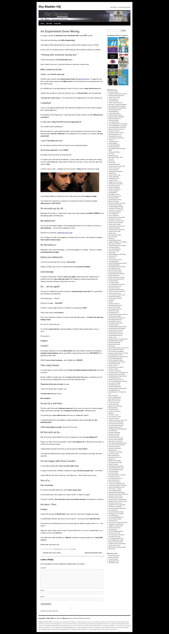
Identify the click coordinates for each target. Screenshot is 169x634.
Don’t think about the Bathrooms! (118, 443)
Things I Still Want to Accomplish (118, 242)
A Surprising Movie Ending (116, 206)
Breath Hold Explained (115, 296)
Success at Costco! (114, 131)
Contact (87, 618)
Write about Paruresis (115, 399)
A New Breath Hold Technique (117, 328)
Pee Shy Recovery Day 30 (116, 333)
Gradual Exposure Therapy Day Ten (118, 372)
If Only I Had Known (114, 275)
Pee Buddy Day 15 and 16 (116, 355)
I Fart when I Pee (113, 510)
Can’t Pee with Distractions (116, 425)
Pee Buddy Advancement (116, 323)
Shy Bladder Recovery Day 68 (117, 266)
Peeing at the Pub (113, 169)
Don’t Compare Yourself (115, 259)
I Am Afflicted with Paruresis (116, 284)
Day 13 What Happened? (115, 358)
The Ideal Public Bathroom (116, 531)
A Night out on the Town (115, 182)
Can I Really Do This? (114, 268)
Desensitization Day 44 (115, 309)
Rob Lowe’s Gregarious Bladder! (118, 104)
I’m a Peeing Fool (113, 214)
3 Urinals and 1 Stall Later (116, 208)
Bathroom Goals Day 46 (115, 305)
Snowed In (111, 300)
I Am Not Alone (113, 529)
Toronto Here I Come (114, 97)
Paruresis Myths (113, 395)
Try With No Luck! (113, 141)
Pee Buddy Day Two (114, 390)
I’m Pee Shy (112, 549)
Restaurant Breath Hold (115, 272)
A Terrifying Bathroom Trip (116, 538)
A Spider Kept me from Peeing (117, 543)
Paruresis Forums (114, 557)
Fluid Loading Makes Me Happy (117, 254)
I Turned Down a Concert (115, 298)
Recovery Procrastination (116, 439)
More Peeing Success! (115, 134)
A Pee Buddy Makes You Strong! (118, 125)
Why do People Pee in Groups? (117, 475)
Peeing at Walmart (114, 191)
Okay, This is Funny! (114, 185)
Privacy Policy (73, 618)
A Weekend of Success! (115, 136)
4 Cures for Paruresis (115, 411)
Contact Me (57, 23)
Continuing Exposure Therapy (117, 362)
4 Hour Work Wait (113, 409)
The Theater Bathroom (115, 235)
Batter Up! (111, 161)
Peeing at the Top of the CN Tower (118, 94)
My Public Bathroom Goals (116, 340)
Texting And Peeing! (114, 152)
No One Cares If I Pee (114, 545)
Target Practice (113, 180)
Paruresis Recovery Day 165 (117, 166)
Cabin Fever (112, 258)
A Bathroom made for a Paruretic (118, 485)
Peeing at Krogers (114, 120)
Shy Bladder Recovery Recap (117, 318)
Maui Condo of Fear (114, 480)
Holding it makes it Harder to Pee (118, 501)
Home (42, 23)
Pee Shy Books (113, 430)
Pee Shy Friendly (113, 473)
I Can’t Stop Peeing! (114, 113)
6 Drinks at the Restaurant (116, 222)
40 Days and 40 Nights (115, 316)
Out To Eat (111, 154)
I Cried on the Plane (114, 251)
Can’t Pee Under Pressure (116, 438)
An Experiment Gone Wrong (116, 229)
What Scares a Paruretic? (116, 441)
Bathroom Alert (113, 450)
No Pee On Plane (113, 464)
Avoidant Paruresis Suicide (116, 132)
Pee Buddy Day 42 (114, 312)
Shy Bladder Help (113, 562)
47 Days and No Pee (114, 303)
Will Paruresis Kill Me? (115, 460)
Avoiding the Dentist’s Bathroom (118, 429)
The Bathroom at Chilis (115, 199)
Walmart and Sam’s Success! (117, 129)
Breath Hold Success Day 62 (117, 277)
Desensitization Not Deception (117, 106)
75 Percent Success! (114, 168)
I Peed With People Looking (116, 540)
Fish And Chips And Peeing (116, 138)
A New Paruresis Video (115, 519)
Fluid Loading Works (114, 265)
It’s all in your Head (114, 402)
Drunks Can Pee (113, 365)
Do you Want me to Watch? (116, 367)
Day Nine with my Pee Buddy (117, 374)
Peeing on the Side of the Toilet (117, 203)
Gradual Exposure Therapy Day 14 (118, 356)
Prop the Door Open (114, 434)
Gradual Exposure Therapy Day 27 (118, 339)
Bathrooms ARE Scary (115, 457)
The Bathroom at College (115, 452)
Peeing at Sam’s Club (114, 175)
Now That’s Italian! (114, 198)
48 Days (111, 302)
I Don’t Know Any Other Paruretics (118, 522)
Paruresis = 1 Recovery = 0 (116, 210)
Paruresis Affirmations (115, 386)
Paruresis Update (113, 92)
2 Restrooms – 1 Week (115, 489)
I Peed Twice (112, 162)
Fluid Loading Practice (115, 212)
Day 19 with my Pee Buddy (116, 351)
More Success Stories (115, 243)
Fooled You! (112, 459)
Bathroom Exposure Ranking (117, 492)
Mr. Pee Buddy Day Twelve (116, 360)
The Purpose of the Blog (115, 462)
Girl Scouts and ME (114, 436)
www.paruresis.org (114, 561)
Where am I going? (114, 201)
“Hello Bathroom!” (114, 101)
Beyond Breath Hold (94, 553)
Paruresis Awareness (115, 482)
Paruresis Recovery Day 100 (117, 226)
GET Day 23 (112, 346)
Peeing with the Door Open (116, 466)
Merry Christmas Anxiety (116, 542)
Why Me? (111, 413)
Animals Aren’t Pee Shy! (115, 496)
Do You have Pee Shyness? (116, 423)
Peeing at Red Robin (114, 164)
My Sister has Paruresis (115, 503)
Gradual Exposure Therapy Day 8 (118, 376)
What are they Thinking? (115, 406)
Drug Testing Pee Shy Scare (116, 467)
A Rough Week (113, 192)
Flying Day (111, 238)
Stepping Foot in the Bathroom (117, 505)
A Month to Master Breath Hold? (117, 326)
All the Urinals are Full (115, 196)
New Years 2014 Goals (115, 270)
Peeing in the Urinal (114, 146)
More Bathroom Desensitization (117, 108)
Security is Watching (114, 432)
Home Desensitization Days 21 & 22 (119, 348)
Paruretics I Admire (114, 418)
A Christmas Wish (114, 282)
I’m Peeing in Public (114, 247)
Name (42, 590)
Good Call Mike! (113, 143)
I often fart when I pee (64, 233)
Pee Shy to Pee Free (82, 79)
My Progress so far (114, 194)
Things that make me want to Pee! (118, 420)
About (81, 618)
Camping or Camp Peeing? (116, 524)
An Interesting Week (114, 145)
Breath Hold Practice (114, 344)
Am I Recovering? (114, 325)
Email (42, 596)
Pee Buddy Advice (114, 261)
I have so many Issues (115, 293)
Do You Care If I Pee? (114, 533)
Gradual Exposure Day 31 (116, 332)
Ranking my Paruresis (115, 219)
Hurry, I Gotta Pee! (114, 215)
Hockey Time (112, 233)
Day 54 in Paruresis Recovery (117, 291)
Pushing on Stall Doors (115, 448)
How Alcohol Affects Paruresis (117, 127)
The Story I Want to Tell (115, 286)
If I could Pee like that (114, 536)
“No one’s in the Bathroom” (116, 422)
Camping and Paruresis (115, 427)
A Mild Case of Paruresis (115, 526)
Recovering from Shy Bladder (117, 217)
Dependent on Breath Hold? (116, 289)
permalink (73, 549)
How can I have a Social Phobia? (117, 499)
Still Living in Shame (114, 288)
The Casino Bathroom (115, 249)
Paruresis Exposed (114, 555)
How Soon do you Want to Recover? (118, 494)
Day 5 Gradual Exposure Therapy (118, 381)
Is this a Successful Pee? (116, 102)
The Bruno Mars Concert (115, 115)
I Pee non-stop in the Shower (116, 535)
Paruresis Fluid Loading (115, 205)
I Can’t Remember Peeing (116, 469)
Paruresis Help (58, 549)
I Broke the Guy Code (50, 553)
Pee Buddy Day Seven (115, 378)
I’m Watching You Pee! (115, 109)
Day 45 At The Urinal (114, 307)
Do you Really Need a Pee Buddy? (118, 124)
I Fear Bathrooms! (114, 515)
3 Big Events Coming (114, 224)
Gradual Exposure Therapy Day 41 (118, 314)
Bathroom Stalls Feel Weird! (116, 116)
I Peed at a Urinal (113, 369)
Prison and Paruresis (114, 446)
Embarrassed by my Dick (116, 497)
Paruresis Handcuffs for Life (116, 487)
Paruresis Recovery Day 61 (116, 279)
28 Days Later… (113, 337)
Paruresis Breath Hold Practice (117, 508)
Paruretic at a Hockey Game (116, 221)
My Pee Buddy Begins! (115, 397)
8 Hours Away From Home (116, 184)
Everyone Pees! (113, 520)
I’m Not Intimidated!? (114, 187)
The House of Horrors (115, 527)
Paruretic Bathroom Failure (116, 512)
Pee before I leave (114, 415)
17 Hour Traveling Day (115, 370)
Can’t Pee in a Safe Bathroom (117, 445)
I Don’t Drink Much (114, 471)
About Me (49, 23)
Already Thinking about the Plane (118, 263)
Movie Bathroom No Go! (115, 319)
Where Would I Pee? (114, 455)
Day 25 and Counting (114, 342)
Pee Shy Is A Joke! (114, 453)
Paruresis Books (113, 559)
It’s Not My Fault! (113, 281)
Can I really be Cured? (115, 416)
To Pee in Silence (113, 99)
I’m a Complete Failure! (115, 490)
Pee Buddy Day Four (114, 385)
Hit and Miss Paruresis (115, 321)
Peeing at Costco (113, 155)
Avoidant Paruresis (114, 178)
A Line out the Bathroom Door (117, 483)
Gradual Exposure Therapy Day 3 (118, 388)
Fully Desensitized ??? (115, 118)
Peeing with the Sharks (115, 240)
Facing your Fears (114, 404)
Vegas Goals (112, 252)
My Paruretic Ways (114, 311)
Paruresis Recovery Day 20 (116, 349)
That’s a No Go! (113, 256)
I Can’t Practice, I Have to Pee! (117, 295)
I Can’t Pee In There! (114, 476)
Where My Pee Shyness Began (117, 547)
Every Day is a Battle (114, 383)
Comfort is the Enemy (115, 189)
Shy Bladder (58, 618)
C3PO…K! (111, 139)
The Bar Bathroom (114, 176)
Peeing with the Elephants (116, 171)
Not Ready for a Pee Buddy (116, 513)
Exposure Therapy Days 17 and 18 (118, 353)
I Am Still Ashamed (114, 122)
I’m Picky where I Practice (116, 330)
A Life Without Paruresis (115, 478)
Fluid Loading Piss (114, 111)
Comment (43, 568)
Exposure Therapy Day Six (116, 379)
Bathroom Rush (113, 408)
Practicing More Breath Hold (116, 273)
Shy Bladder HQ (50, 6)
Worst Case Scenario (114, 400)
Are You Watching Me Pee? (116, 517)
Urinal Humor (112, 173)
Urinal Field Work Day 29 (115, 335)
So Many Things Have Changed (117, 245)
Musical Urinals (113, 236)
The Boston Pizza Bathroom (116, 95)
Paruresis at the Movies (115, 506)
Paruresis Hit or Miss (114, 363)
